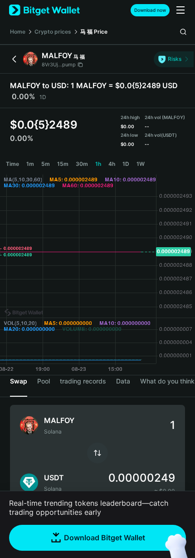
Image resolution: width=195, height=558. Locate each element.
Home (17, 31)
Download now (150, 10)
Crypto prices (52, 31)
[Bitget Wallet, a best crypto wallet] (44, 10)
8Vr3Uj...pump (59, 64)
